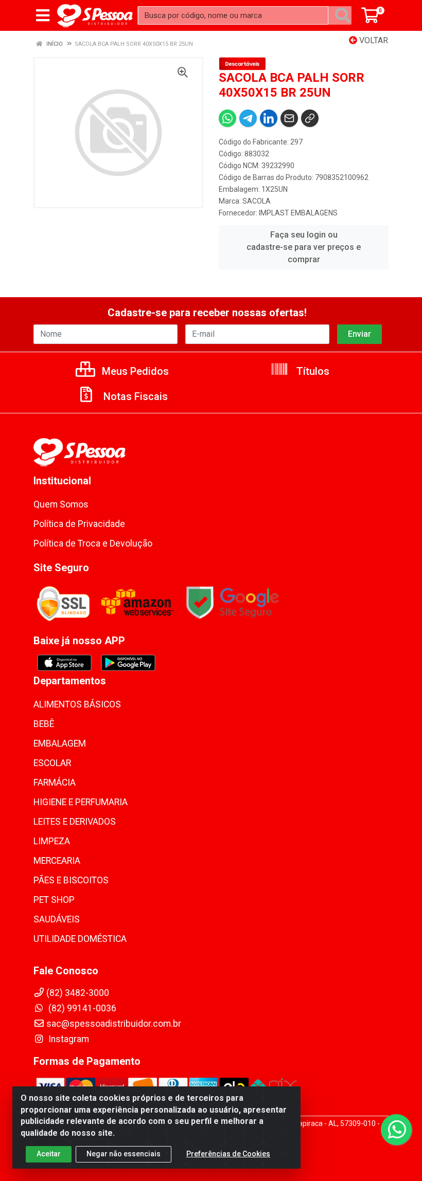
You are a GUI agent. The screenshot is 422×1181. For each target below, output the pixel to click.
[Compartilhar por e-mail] (289, 118)
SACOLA (256, 201)
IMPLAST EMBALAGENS (298, 213)
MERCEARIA (56, 861)
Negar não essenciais (123, 1154)
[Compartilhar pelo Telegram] (248, 118)
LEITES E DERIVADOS (74, 821)
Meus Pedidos (134, 371)
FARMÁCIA (54, 782)
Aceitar (49, 1154)
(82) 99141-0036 (81, 1008)
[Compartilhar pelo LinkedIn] (268, 118)
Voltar (372, 40)
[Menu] (42, 15)
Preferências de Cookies (228, 1154)
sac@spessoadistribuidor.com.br (113, 1024)
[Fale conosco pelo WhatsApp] (396, 1129)
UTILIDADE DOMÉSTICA (80, 939)
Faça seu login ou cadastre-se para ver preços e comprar (304, 247)
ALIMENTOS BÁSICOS (77, 704)
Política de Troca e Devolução (92, 543)
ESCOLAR (52, 763)
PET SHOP (54, 900)
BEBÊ (43, 724)
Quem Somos (61, 504)
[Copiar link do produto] (310, 118)
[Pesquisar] (342, 15)
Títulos (311, 371)
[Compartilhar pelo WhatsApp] (227, 118)
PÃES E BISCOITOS (71, 880)
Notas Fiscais (134, 396)
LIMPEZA (51, 841)
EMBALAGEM (59, 743)
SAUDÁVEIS (56, 919)
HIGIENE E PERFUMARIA (80, 802)
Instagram (67, 1039)
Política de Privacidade (79, 524)
